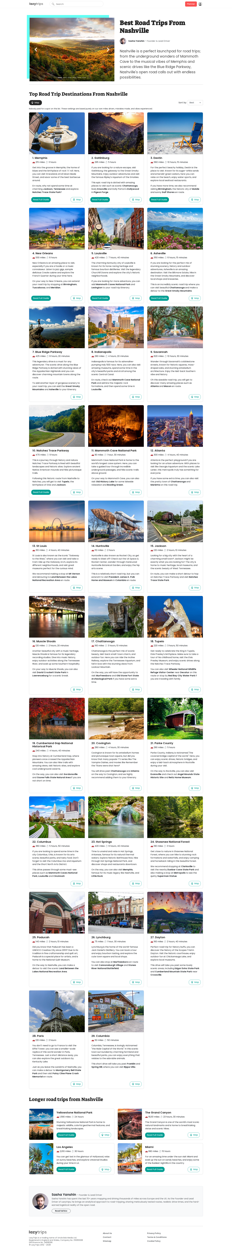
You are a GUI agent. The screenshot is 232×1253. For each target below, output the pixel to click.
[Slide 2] (65, 77)
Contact (107, 1237)
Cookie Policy (153, 1241)
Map (36, 102)
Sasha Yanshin (136, 41)
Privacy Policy (154, 1233)
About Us (107, 1233)
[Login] (200, 4)
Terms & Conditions (157, 1237)
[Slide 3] (70, 77)
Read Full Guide (41, 199)
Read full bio (61, 1211)
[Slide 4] (74, 77)
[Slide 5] (79, 77)
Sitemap (107, 1241)
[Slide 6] (84, 77)
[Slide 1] (60, 77)
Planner (191, 4)
